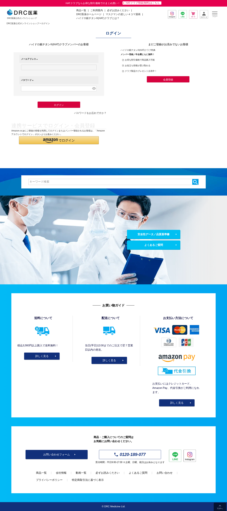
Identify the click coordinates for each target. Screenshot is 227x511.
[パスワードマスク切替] (93, 88)
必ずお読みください (118, 10)
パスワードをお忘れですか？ (90, 113)
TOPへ (220, 508)
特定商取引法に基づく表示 (88, 479)
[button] (59, 140)
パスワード (27, 80)
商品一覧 (41, 472)
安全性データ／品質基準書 (154, 234)
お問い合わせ (165, 472)
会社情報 (61, 472)
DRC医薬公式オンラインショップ (23, 23)
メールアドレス (30, 59)
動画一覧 (81, 472)
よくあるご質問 (153, 244)
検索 (195, 182)
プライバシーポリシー (49, 479)
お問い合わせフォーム (56, 454)
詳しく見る (42, 356)
